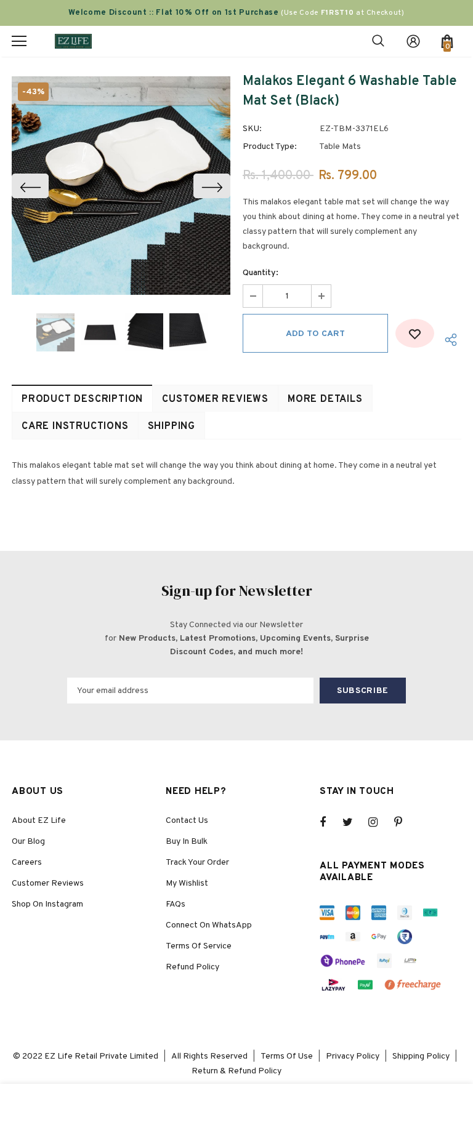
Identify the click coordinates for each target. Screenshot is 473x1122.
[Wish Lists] (414, 333)
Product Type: (270, 147)
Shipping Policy (421, 1056)
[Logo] (73, 41)
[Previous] (30, 186)
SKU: (252, 129)
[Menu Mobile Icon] (19, 41)
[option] (121, 185)
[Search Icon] (378, 41)
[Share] (447, 339)
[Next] (211, 186)
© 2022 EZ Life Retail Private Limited (85, 1056)
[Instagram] (379, 822)
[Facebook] (331, 822)
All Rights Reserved (209, 1056)
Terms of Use (287, 1056)
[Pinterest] (405, 822)
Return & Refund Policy (236, 1071)
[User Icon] (413, 41)
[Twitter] (353, 822)
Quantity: (260, 273)
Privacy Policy (352, 1056)
